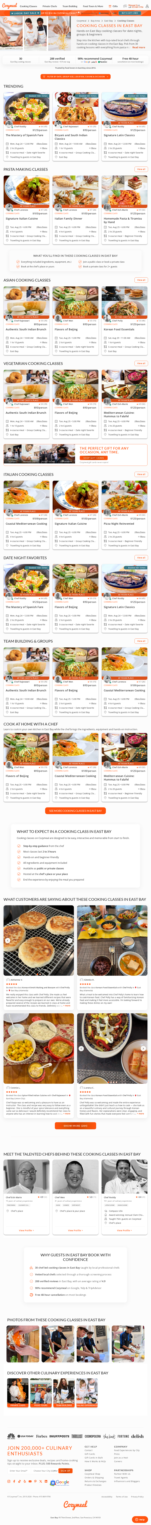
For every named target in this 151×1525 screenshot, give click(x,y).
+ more (66, 1005)
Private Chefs (50, 6)
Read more (138, 47)
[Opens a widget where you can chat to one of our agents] (140, 1520)
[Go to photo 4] (116, 1082)
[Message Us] (125, 6)
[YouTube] (30, 1481)
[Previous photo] (7, 940)
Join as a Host (121, 1457)
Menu (44, 148)
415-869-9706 (137, 7)
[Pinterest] (35, 1481)
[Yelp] (24, 1481)
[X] (40, 1481)
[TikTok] (19, 1481)
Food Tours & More (93, 6)
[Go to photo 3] (113, 1082)
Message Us (133, 5)
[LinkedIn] (46, 1481)
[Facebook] (14, 1481)
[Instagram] (8, 1481)
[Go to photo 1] (37, 974)
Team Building (70, 6)
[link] (124, 320)
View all (141, 169)
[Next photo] (69, 940)
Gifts (115, 6)
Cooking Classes (28, 6)
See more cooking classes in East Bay (75, 810)
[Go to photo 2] (40, 974)
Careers (118, 1461)
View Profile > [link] (26, 1230)
